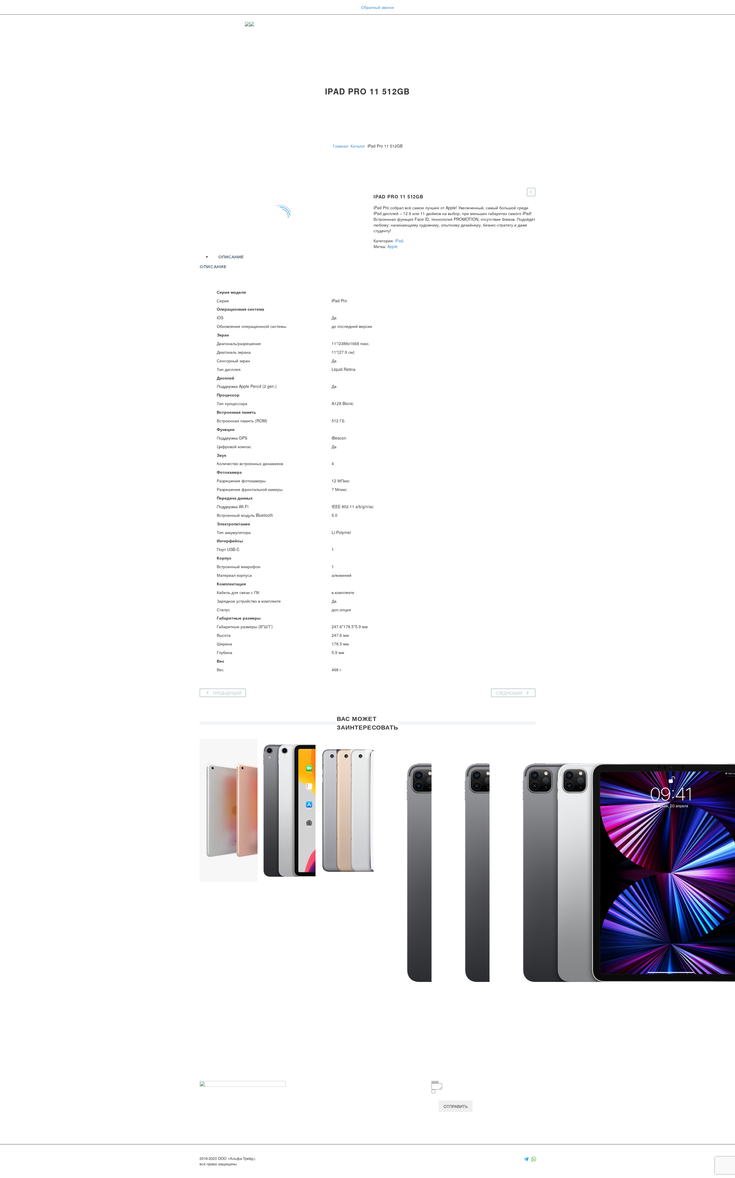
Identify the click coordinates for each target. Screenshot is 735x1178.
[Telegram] (526, 1159)
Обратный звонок (377, 7)
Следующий (509, 693)
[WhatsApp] (533, 1159)
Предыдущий (227, 693)
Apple (392, 246)
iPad (399, 240)
